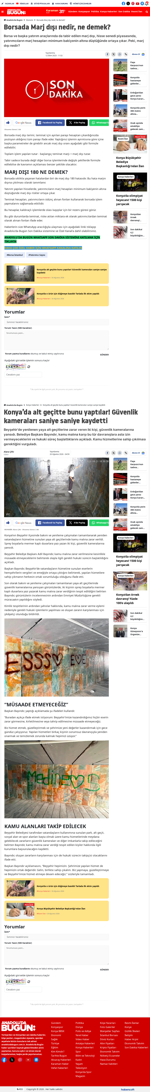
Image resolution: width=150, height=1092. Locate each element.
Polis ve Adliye (83, 1031)
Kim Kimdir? (57, 1051)
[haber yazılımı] (127, 1089)
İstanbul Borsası (109, 1035)
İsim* (7, 317)
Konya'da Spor (84, 1072)
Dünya (79, 1027)
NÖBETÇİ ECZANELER (82, 3)
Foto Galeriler (107, 1027)
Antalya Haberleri (85, 1043)
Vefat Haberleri (59, 1068)
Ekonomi (29, 20)
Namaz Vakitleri (108, 1063)
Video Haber (82, 1039)
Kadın (79, 1059)
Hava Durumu (108, 1059)
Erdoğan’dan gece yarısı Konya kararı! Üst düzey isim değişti (137, 95)
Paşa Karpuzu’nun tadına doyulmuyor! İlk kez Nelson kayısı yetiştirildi (137, 65)
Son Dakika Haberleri (136, 1047)
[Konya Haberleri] (130, 181)
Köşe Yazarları (108, 1023)
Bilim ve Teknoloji (85, 1055)
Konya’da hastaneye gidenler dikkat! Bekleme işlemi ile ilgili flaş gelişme (137, 80)
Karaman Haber (60, 1063)
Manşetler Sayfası (110, 1031)
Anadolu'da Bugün (14, 20)
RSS (21, 1089)
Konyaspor (57, 1027)
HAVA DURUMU (61, 3)
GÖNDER (104, 354)
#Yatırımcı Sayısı (37, 255)
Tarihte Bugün (59, 1055)
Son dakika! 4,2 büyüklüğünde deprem (137, 232)
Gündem (56, 1023)
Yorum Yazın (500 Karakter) (18, 328)
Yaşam (79, 1063)
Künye (128, 1027)
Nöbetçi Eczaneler (110, 1055)
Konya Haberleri (32, 405)
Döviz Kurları (107, 1039)
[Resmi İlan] (130, 143)
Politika (80, 1023)
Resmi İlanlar (132, 1023)
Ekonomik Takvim (110, 1051)
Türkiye (55, 1043)
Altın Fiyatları (107, 1043)
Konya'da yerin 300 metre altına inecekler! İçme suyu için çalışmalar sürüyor (137, 110)
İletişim (129, 1035)
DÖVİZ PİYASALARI (42, 3)
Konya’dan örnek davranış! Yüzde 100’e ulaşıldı (136, 217)
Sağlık (54, 1039)
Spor (78, 1051)
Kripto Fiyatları (108, 1047)
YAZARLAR (9, 3)
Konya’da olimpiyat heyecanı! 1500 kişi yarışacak (129, 200)
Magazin (80, 1076)
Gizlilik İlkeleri (132, 1031)
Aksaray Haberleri (61, 1059)
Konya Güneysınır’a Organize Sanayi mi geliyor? (136, 631)
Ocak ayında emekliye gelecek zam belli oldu (136, 126)
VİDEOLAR (24, 3)
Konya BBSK (57, 1031)
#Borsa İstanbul (15, 255)
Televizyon (81, 1068)
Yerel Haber (82, 1035)
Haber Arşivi (131, 1039)
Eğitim (54, 1047)
